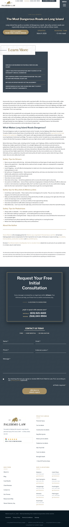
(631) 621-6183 (38, 313)
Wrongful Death (40, 457)
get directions (40, 476)
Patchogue (55, 493)
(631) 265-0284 (40, 502)
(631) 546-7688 (56, 488)
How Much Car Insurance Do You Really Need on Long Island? (22, 66)
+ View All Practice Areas (43, 461)
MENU (64, 2)
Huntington (55, 486)
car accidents (61, 237)
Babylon (38, 472)
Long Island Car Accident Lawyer (34, 525)
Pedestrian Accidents (42, 443)
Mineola (38, 493)
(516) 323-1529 (56, 481)
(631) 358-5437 (40, 474)
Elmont (54, 479)
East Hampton (40, 479)
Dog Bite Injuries (40, 434)
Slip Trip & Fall (40, 448)
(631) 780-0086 (56, 495)
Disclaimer (8, 517)
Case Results (7, 481)
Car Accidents (40, 425)
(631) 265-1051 (40, 481)
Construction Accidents (42, 430)
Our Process (7, 494)
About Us (6, 472)
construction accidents (18, 239)
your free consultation (15, 32)
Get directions (55, 483)
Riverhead (39, 501)
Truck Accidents (40, 452)
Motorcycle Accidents (42, 439)
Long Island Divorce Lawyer (53, 522)
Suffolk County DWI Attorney (35, 522)
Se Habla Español (49, 1)
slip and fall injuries (32, 239)
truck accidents (7, 239)
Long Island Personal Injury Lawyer (16, 522)
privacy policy (15, 380)
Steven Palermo (7, 235)
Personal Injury (40, 421)
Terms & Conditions (27, 517)
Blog (5, 476)
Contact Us (7, 490)
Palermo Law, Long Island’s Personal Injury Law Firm (41, 235)
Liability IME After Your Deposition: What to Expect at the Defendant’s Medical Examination (23, 72)
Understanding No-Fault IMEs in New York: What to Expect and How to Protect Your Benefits (23, 87)
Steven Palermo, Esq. (9, 503)
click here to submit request (34, 391)
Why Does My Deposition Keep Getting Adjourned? (21, 82)
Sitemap (37, 517)
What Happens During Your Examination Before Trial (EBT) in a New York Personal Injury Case (23, 78)
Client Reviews (8, 485)
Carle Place (55, 472)
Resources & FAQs (8, 499)
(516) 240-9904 (32, 1)
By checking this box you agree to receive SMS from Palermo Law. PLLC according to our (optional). (36, 379)
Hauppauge (39, 486)
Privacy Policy (16, 517)
